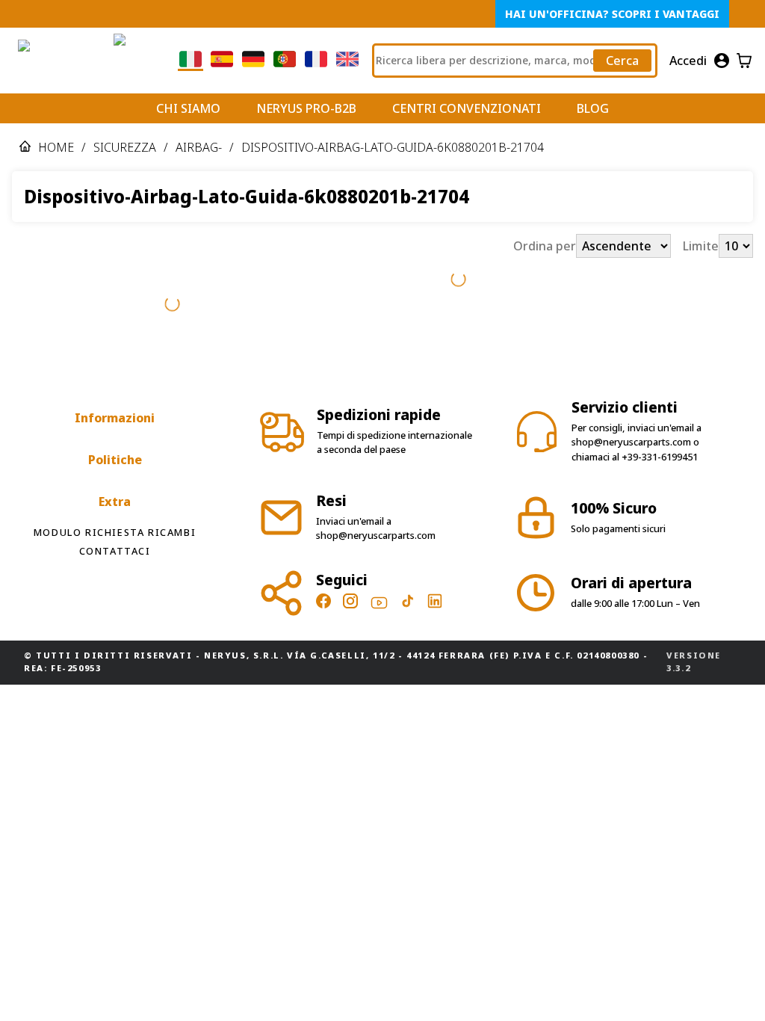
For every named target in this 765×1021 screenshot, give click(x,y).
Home (56, 147)
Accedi (688, 60)
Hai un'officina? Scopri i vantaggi (612, 14)
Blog (593, 108)
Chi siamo (188, 108)
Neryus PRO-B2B (306, 108)
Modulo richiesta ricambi (115, 532)
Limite (701, 246)
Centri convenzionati (466, 108)
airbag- (199, 147)
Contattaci (115, 551)
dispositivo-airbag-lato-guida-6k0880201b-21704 (392, 147)
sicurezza (124, 147)
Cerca (622, 60)
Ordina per (544, 246)
